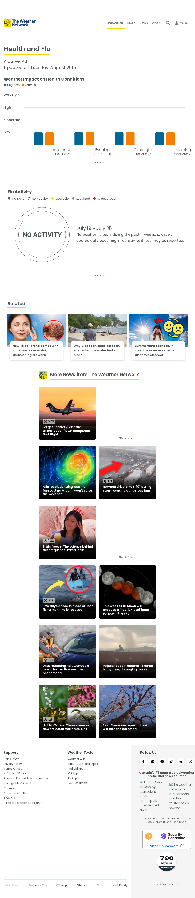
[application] (97, 118)
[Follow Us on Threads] (180, 762)
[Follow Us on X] (190, 762)
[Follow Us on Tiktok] (171, 762)
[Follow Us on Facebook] (143, 762)
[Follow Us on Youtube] (162, 762)
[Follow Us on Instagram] (152, 762)
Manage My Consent (17, 783)
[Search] (168, 23)
